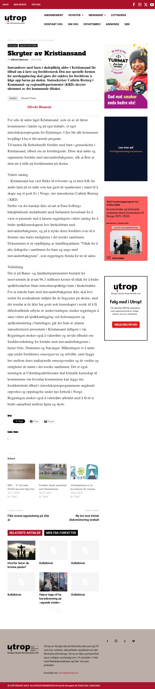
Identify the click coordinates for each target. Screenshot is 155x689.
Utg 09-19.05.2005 (28, 45)
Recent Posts (28, 98)
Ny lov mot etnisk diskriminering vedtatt (84, 518)
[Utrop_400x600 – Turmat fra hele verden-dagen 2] (125, 107)
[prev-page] (52, 610)
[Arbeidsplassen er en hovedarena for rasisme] (84, 472)
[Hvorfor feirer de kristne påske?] (21, 550)
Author (13, 98)
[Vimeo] (133, 641)
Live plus (21, 40)
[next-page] (59, 610)
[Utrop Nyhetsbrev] (125, 339)
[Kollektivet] (53, 550)
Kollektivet (46, 563)
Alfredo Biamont (19, 59)
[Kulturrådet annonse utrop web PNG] (125, 260)
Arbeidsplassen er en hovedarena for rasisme (83, 487)
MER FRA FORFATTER (61, 533)
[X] (125, 641)
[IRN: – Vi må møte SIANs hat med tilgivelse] (21, 472)
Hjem (10, 40)
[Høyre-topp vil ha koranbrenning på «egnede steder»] (53, 581)
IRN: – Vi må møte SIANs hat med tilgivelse (21, 487)
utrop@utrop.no (68, 672)
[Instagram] (116, 641)
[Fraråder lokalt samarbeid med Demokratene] (53, 472)
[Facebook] (107, 641)
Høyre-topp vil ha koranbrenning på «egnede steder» (50, 598)
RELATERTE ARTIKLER (24, 533)
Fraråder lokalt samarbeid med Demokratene (52, 487)
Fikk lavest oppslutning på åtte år (28, 518)
